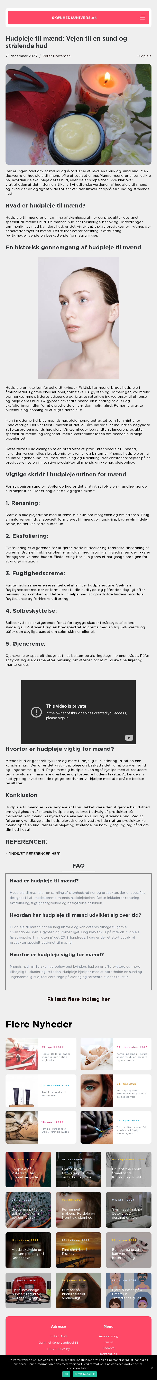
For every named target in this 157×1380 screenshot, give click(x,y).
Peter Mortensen (57, 56)
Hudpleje (144, 56)
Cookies (108, 1348)
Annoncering (108, 1336)
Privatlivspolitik (85, 1374)
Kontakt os (108, 1354)
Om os (108, 1342)
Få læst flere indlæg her (78, 999)
